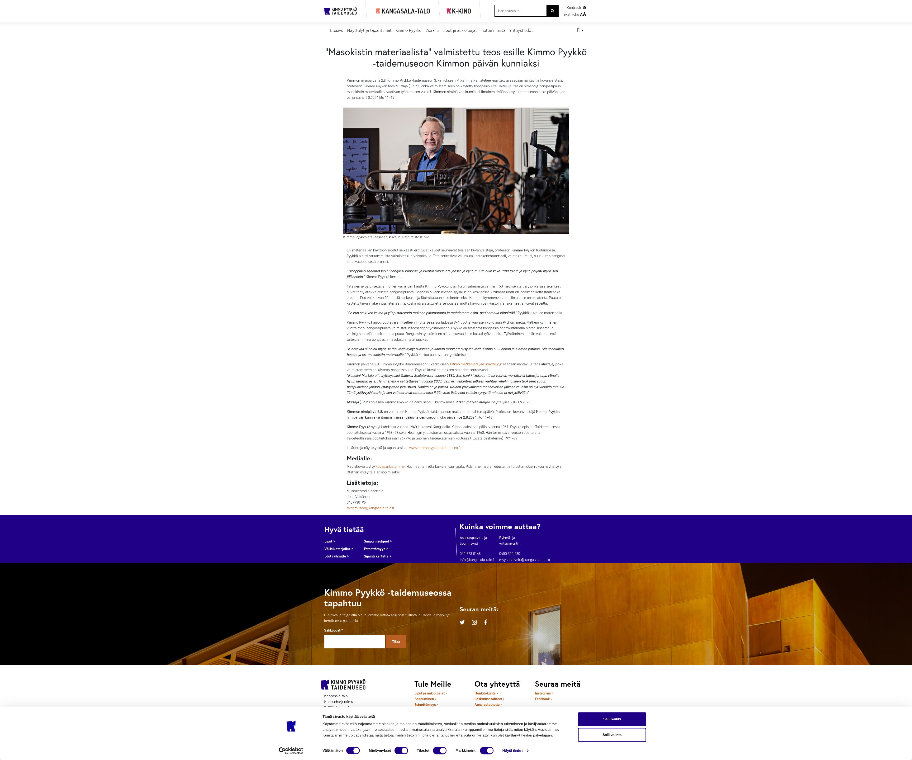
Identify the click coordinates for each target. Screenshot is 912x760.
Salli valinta (612, 735)
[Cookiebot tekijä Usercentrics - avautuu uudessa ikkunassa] (291, 750)
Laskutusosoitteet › (489, 698)
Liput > (329, 541)
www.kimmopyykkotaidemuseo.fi (434, 447)
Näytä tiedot (512, 751)
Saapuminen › (425, 698)
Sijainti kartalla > (378, 556)
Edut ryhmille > (336, 556)
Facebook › (543, 698)
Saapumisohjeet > (378, 541)
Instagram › (544, 693)
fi (578, 30)
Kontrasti (574, 7)
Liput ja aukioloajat (459, 30)
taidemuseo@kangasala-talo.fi (370, 507)
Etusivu (336, 30)
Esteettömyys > (376, 548)
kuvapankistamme (390, 466)
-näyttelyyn (476, 364)
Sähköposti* (333, 630)
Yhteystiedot (521, 30)
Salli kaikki (612, 719)
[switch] (401, 750)
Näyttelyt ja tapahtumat (369, 30)
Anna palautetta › (488, 704)
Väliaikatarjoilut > (338, 548)
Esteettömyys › (426, 704)
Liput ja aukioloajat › (430, 693)
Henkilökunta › (486, 693)
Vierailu (432, 30)
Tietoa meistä (493, 30)
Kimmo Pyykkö (408, 30)
